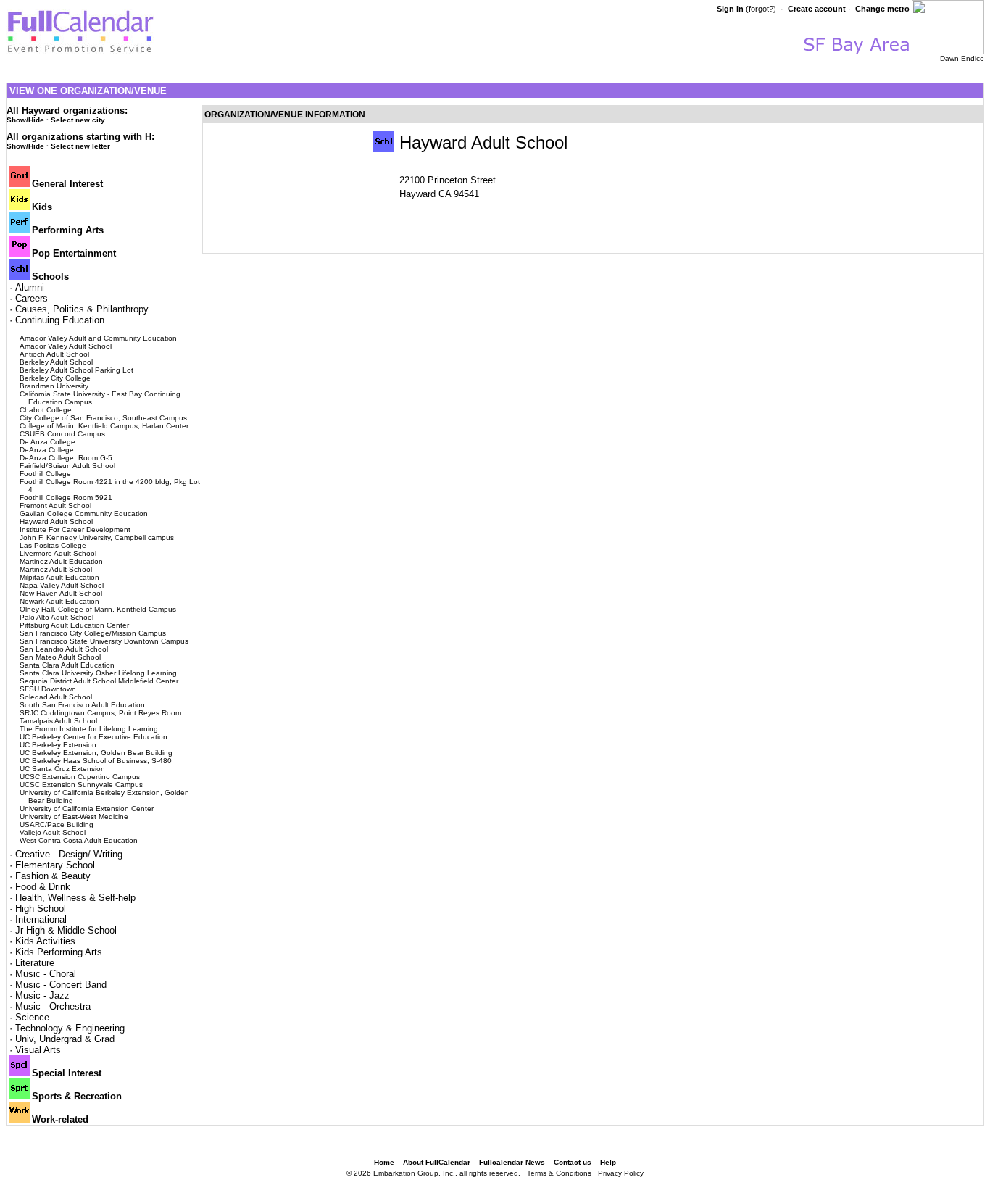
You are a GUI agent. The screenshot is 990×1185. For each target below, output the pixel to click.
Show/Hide (25, 120)
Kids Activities (45, 941)
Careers (31, 298)
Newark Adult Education (59, 601)
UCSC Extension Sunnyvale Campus (81, 785)
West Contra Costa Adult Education (79, 840)
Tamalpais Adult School (58, 721)
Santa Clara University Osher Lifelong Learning (98, 673)
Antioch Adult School (54, 354)
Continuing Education (59, 320)
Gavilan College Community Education (84, 513)
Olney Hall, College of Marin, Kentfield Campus (98, 609)
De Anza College (47, 442)
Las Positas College (53, 545)
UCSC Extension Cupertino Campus (80, 777)
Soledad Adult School (56, 697)
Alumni (29, 287)
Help (608, 1162)
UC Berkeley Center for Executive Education (93, 737)
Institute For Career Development (75, 529)
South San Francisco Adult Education (82, 705)
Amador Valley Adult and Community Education (98, 338)
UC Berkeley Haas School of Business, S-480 (96, 761)
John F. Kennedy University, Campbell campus (97, 537)
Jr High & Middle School (66, 930)
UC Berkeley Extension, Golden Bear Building (96, 753)
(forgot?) (761, 8)
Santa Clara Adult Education (67, 665)
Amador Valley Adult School (66, 346)
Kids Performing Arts (58, 952)
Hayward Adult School (56, 521)
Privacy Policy (621, 1173)
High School (40, 908)
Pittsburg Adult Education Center (74, 625)
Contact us (572, 1162)
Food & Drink (42, 886)
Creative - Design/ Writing (68, 854)
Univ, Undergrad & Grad (65, 1039)
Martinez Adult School (56, 569)
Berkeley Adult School (56, 362)
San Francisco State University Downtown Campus (104, 641)
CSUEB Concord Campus (62, 434)
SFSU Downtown (48, 689)
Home (384, 1162)
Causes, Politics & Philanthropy (82, 309)
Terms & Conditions (559, 1173)
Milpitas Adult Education (59, 577)
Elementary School (55, 865)
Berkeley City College (55, 378)
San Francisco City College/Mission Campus (93, 633)
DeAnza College (47, 450)
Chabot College (46, 410)
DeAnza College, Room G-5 (66, 458)
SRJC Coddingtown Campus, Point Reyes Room (100, 713)
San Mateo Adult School (60, 657)
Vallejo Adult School (53, 832)
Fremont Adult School (55, 506)
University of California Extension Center (87, 808)
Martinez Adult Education (61, 561)
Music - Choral (45, 973)
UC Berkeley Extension (58, 745)
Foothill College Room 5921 (66, 498)
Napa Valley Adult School (62, 585)
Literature (34, 962)
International (41, 919)
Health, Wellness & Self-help (75, 897)
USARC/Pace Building (56, 824)
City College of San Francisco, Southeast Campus (103, 418)
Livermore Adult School (58, 553)
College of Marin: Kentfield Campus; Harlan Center (104, 426)
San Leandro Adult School (64, 649)
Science (32, 1017)
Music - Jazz (42, 995)
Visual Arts (38, 1049)
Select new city (78, 120)
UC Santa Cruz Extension (62, 769)
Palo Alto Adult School (56, 617)
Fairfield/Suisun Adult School (67, 466)
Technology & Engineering (70, 1028)
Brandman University (54, 386)
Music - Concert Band (61, 984)
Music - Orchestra (53, 1006)
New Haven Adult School (61, 593)
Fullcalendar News (512, 1162)
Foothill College (45, 474)
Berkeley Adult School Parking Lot (76, 370)
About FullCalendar (436, 1162)
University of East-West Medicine (74, 816)
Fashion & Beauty (53, 875)
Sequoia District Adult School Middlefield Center (99, 681)
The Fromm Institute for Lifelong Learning (89, 729)
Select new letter (80, 146)
